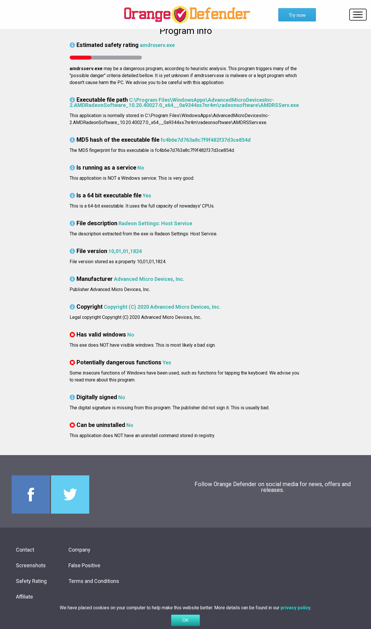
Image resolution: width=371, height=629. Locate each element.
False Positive (84, 565)
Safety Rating (31, 581)
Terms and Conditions (93, 581)
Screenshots (31, 565)
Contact (25, 550)
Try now (297, 15)
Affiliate (24, 597)
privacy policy (295, 607)
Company (79, 550)
